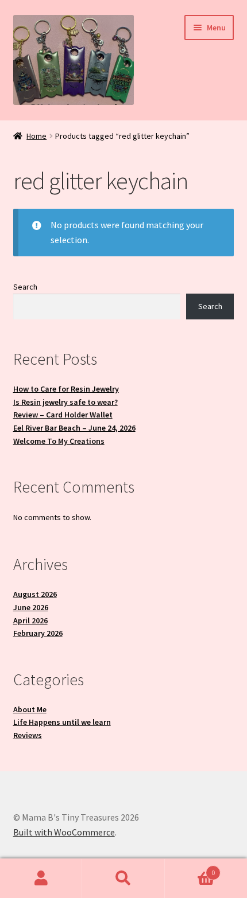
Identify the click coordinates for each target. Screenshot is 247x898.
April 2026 (30, 620)
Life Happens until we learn (62, 722)
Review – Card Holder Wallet (63, 414)
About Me (30, 709)
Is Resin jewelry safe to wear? (65, 402)
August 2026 (35, 594)
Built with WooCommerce (64, 832)
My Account (41, 878)
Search (25, 287)
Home (36, 136)
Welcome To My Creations (59, 441)
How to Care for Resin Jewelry (66, 389)
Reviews (27, 735)
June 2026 (30, 607)
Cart (190, 868)
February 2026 (38, 633)
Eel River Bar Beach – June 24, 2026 (74, 428)
